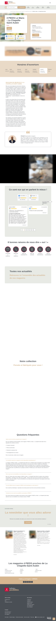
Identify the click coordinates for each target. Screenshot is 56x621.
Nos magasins (7, 614)
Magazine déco (29, 603)
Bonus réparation (30, 607)
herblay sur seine (38, 570)
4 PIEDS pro (29, 599)
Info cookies (7, 617)
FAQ (5, 600)
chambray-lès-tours (8, 570)
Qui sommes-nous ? (8, 611)
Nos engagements (30, 605)
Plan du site (32, 617)
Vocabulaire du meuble (8, 602)
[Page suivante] (35, 230)
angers (6, 569)
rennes (36, 571)
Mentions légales (12, 617)
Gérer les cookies (27, 617)
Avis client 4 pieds (7, 613)
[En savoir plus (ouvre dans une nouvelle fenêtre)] (28, 51)
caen (37, 569)
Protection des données (19, 617)
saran (21, 573)
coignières (22, 570)
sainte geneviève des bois (9, 573)
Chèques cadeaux (30, 602)
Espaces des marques (30, 604)
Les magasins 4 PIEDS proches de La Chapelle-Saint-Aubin (28, 564)
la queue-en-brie (8, 571)
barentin (21, 569)
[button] (50, 3)
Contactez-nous (7, 599)
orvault (21, 571)
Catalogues (29, 600)
